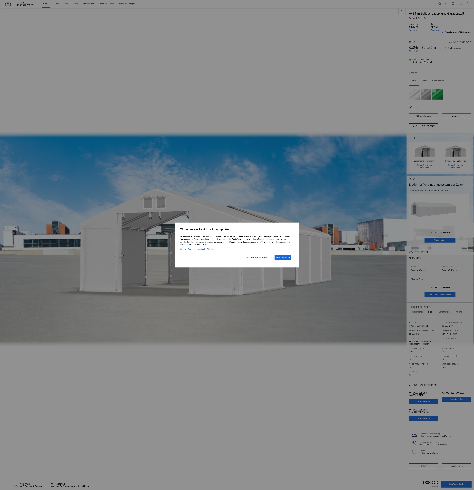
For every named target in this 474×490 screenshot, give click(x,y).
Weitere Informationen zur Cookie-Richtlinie (197, 249)
